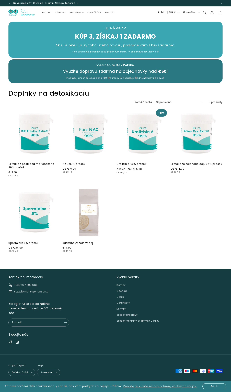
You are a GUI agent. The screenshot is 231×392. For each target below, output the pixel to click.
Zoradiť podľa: (144, 102)
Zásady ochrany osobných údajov (138, 320)
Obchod (122, 291)
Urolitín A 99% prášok (132, 164)
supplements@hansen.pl (32, 291)
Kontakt (121, 308)
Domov (121, 285)
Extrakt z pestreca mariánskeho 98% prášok (31, 165)
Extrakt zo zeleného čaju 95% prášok (196, 164)
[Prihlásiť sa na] (65, 322)
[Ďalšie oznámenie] (221, 3)
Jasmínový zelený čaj (78, 243)
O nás (120, 297)
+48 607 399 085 (26, 285)
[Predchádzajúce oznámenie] (9, 3)
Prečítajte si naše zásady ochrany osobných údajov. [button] (160, 386)
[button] (76, 12)
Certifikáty (123, 302)
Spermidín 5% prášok (23, 243)
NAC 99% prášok (74, 164)
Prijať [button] (214, 386)
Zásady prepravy (127, 315)
